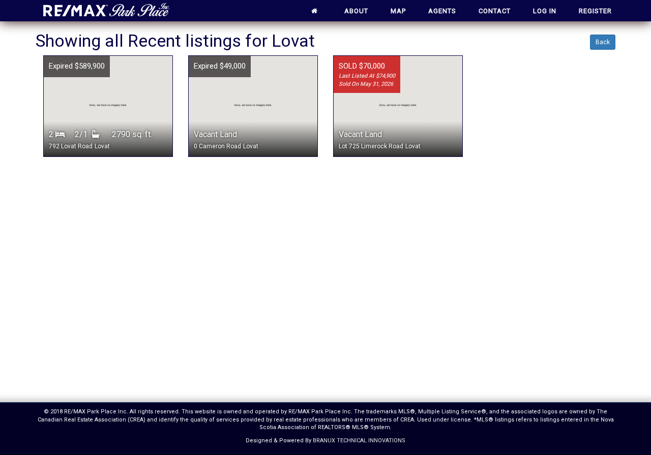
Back (603, 42)
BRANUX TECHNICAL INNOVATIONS (359, 440)
